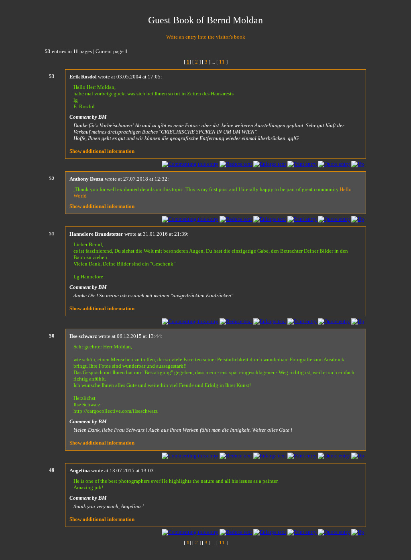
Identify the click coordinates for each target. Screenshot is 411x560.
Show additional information (101, 151)
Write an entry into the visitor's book (205, 37)
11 (222, 62)
